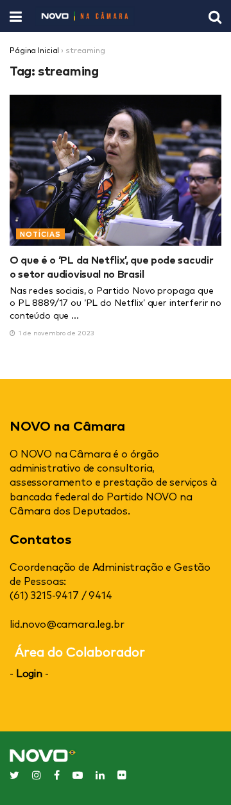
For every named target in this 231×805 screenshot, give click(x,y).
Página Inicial (34, 50)
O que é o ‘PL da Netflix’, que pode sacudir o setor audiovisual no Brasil (111, 266)
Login (29, 673)
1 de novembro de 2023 (55, 332)
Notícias (40, 234)
